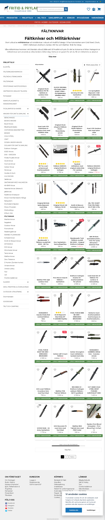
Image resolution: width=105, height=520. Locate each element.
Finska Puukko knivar (11, 158)
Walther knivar (9, 256)
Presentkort (9, 493)
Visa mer (52, 57)
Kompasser (7, 96)
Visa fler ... (68, 450)
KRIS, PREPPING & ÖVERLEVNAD (16, 287)
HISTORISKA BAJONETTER (14, 130)
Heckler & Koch (9, 173)
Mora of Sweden (10, 207)
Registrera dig (35, 482)
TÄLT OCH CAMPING (11, 306)
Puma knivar (8, 229)
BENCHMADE (9, 118)
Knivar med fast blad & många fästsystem (15, 199)
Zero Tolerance (9, 259)
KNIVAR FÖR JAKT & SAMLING (26, 26)
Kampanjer (9, 491)
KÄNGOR (71, 18)
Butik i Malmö (10, 482)
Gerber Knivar (9, 167)
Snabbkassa (58, 487)
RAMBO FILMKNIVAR (12, 235)
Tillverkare (8, 495)
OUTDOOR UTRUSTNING (12, 292)
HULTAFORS (9, 176)
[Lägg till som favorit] (88, 9)
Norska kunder (59, 495)
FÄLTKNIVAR (9, 216)
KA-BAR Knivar (9, 185)
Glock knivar (8, 161)
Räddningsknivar (10, 232)
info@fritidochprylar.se (67, 1)
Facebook (11, 503)
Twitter (10, 510)
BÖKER (7, 133)
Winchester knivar (10, 250)
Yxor (5, 272)
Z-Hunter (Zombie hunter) (13, 262)
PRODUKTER (12, 18)
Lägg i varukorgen (43, 100)
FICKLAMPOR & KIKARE (12, 109)
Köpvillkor (57, 482)
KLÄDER (6, 282)
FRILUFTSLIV (27, 18)
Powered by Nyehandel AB (52, 518)
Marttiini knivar (9, 219)
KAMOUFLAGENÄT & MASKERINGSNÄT (11, 102)
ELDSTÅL (6, 67)
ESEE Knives (8, 152)
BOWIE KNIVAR (10, 121)
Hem (4, 26)
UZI (5, 275)
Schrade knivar (9, 238)
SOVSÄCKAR (8, 301)
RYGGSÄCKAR (83, 18)
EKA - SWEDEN (10, 155)
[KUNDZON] (93, 9)
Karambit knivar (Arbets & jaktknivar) (13, 190)
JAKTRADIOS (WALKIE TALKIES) (15, 91)
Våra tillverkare (84, 489)
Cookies (57, 497)
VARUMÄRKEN (97, 18)
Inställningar (91, 510)
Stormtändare (8, 297)
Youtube (10, 508)
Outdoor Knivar (9, 225)
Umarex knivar (9, 266)
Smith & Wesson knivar (12, 241)
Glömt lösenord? (35, 484)
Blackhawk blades (10, 127)
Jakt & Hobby (83, 482)
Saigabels (7, 222)
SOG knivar (8, 247)
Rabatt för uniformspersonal (64, 489)
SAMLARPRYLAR (56, 18)
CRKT (6, 139)
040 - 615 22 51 (54, 1)
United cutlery (9, 269)
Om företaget (10, 480)
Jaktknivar (7, 179)
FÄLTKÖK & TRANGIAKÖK (12, 77)
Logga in (33, 480)
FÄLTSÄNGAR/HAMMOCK (12, 72)
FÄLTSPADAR (8, 81)
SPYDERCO (8, 244)
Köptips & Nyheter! (11, 484)
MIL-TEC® (42, 18)
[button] (100, 1)
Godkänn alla (73, 510)
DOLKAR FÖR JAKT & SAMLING (16, 145)
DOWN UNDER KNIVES (13, 142)
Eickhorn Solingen (10, 148)
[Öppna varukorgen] (99, 9)
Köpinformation (91, 1)
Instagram (11, 505)
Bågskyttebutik (84, 480)
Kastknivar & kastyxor (11, 195)
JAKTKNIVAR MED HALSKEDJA (15, 182)
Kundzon (78, 1)
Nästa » (72, 457)
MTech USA (8, 213)
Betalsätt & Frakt (60, 480)
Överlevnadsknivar (10, 278)
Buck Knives (8, 124)
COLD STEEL (9, 136)
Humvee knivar (9, 164)
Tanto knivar (8, 253)
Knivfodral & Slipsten (11, 204)
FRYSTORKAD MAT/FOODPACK (15, 86)
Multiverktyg (8, 210)
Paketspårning (59, 484)
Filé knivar (7, 170)
